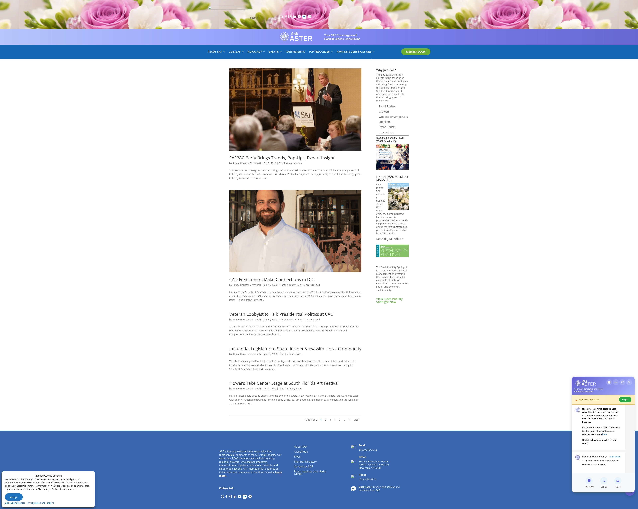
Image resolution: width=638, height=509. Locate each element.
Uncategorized (312, 284)
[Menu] (616, 382)
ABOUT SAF (215, 52)
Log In (625, 399)
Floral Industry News (290, 163)
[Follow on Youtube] (299, 16)
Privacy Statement (36, 502)
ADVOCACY (255, 52)
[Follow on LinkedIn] (294, 16)
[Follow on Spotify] (309, 16)
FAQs (297, 456)
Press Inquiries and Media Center (310, 472)
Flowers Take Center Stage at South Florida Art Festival (284, 383)
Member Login (415, 51)
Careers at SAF (303, 466)
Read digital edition (389, 239)
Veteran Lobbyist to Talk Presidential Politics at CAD (281, 314)
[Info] (609, 382)
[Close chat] (629, 382)
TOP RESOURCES (319, 52)
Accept (14, 497)
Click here (364, 486)
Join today (615, 457)
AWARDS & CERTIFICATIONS (354, 52)
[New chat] (622, 382)
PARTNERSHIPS (295, 52)
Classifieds (301, 451)
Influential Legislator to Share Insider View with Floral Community (295, 349)
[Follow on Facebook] (286, 16)
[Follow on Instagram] (290, 16)
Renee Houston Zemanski (247, 163)
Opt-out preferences (15, 502)
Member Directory (305, 461)
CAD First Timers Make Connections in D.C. (272, 279)
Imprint (50, 502)
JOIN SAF (235, 52)
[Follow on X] (282, 16)
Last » (356, 419)
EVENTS (274, 52)
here (604, 434)
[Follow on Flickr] (304, 17)
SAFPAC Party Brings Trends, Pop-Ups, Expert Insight (282, 158)
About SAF (300, 446)
